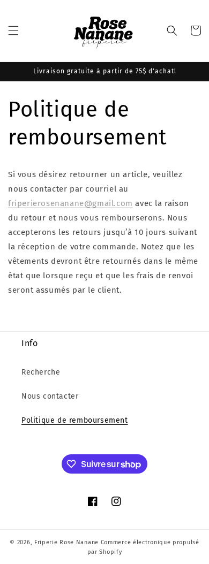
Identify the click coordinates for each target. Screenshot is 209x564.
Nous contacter (49, 396)
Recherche (40, 372)
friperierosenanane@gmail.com (70, 203)
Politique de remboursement (74, 420)
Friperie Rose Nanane (66, 542)
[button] (13, 30)
